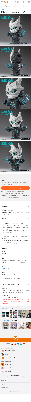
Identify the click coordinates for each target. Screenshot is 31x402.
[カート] (15, 2)
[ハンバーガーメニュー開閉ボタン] (29, 2)
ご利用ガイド (4, 384)
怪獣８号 (3, 9)
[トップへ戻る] (15, 338)
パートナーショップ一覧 (10, 243)
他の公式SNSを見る (15, 375)
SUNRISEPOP (6, 268)
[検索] (13, 2)
